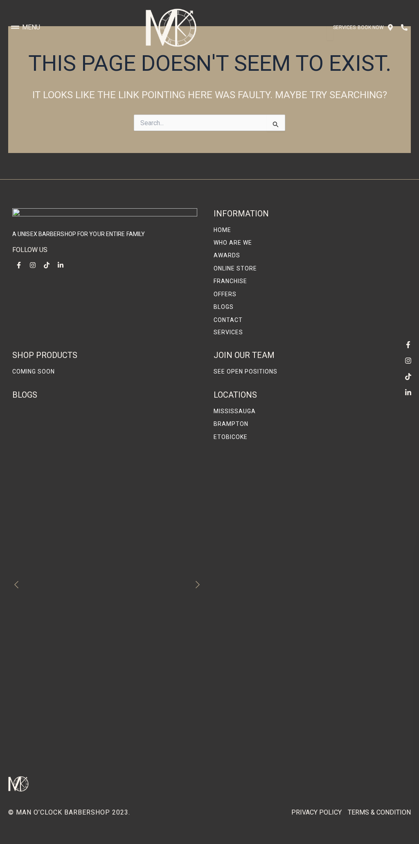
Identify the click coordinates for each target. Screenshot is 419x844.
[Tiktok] (408, 376)
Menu (31, 27)
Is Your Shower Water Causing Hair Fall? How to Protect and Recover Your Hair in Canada (104, 707)
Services (344, 27)
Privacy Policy (316, 812)
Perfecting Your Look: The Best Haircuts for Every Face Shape (105, 531)
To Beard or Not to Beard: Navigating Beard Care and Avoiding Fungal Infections (105, 752)
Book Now (371, 27)
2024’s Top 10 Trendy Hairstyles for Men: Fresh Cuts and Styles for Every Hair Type (97, 663)
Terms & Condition (379, 812)
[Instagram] (408, 360)
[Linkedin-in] (408, 392)
